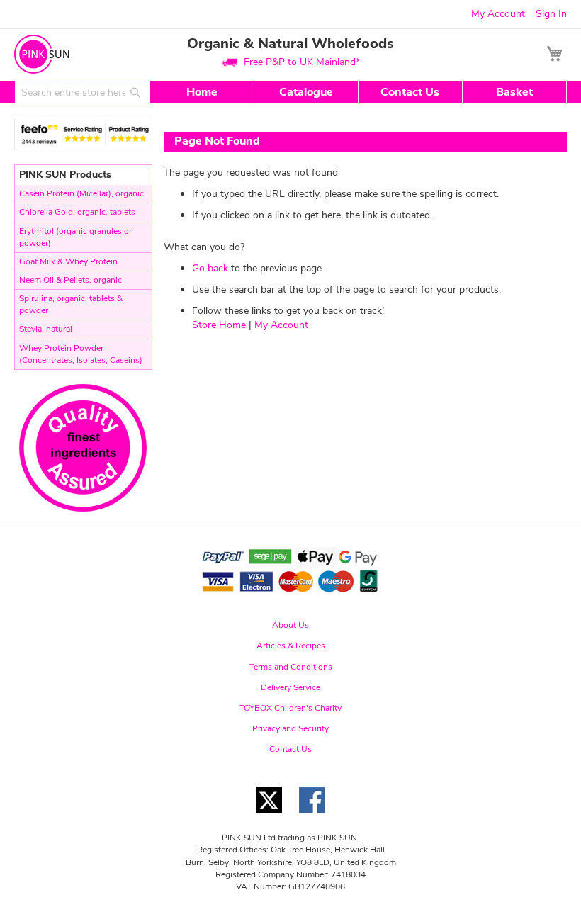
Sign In (551, 14)
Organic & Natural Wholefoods (290, 43)
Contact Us (409, 92)
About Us (290, 625)
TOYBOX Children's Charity (290, 708)
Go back (210, 268)
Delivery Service (290, 687)
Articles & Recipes (290, 645)
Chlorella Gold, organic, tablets (77, 212)
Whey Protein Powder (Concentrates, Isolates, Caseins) (80, 354)
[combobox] (82, 92)
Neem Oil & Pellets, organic (70, 280)
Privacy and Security (290, 728)
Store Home (219, 325)
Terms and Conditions (290, 666)
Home (202, 92)
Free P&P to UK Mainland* (302, 62)
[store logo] (41, 54)
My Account (498, 14)
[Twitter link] (269, 817)
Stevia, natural (45, 328)
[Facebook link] (312, 817)
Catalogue (306, 92)
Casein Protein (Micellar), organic (81, 193)
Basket (514, 92)
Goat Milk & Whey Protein (68, 261)
